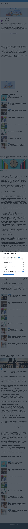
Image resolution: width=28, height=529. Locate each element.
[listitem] (14, 262)
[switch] (23, 264)
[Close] (26, 253)
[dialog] (14, 264)
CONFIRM (8, 274)
